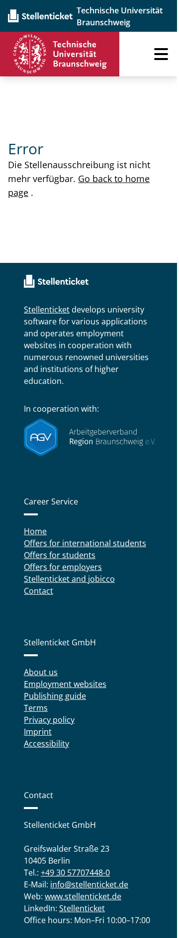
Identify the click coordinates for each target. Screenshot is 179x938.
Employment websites (65, 684)
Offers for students (59, 555)
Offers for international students (85, 543)
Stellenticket (47, 309)
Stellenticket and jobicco (69, 578)
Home (35, 531)
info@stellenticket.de (89, 884)
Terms (36, 707)
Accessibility (46, 743)
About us (41, 672)
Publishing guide (55, 695)
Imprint (38, 731)
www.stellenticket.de (83, 896)
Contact (38, 590)
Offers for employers (63, 567)
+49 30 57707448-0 (75, 872)
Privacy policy (49, 719)
